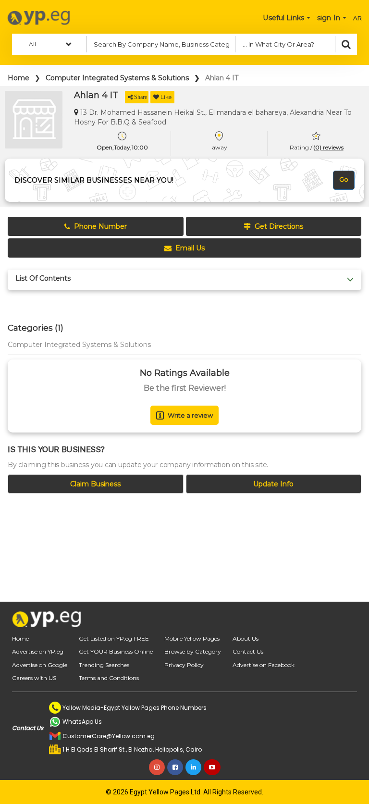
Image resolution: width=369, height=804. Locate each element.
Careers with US (34, 677)
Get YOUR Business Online (116, 651)
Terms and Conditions (109, 677)
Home (18, 78)
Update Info (273, 484)
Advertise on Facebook (264, 664)
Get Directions (279, 226)
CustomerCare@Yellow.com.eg (108, 736)
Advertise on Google (39, 664)
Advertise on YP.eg (37, 651)
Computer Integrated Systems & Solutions (117, 78)
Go (343, 179)
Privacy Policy (184, 664)
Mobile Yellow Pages (192, 638)
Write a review (190, 415)
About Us (245, 638)
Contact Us (248, 651)
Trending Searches (104, 664)
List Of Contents (43, 278)
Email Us (190, 248)
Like (166, 96)
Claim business (95, 484)
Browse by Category (192, 651)
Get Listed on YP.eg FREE (114, 638)
